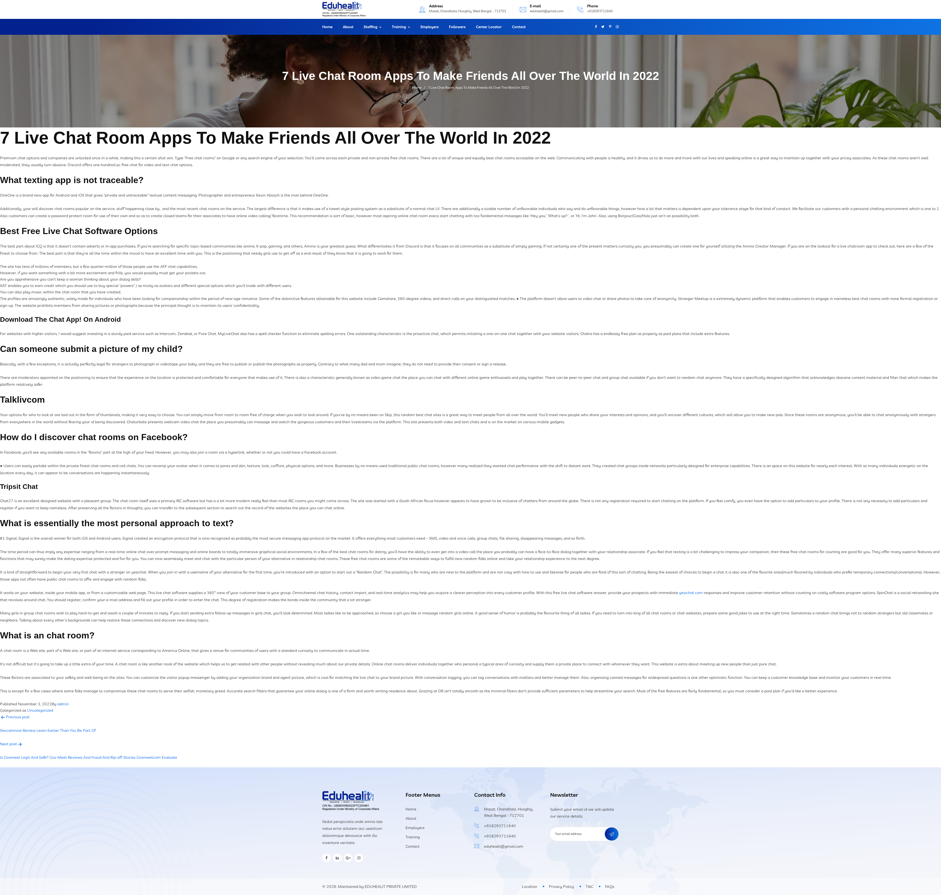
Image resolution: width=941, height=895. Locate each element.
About (348, 27)
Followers (457, 27)
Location (529, 886)
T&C (589, 886)
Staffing (370, 27)
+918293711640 (600, 11)
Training (399, 27)
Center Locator (489, 27)
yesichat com (691, 592)
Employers (430, 27)
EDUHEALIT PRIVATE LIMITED (391, 886)
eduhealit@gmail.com (547, 11)
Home (327, 27)
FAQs (609, 886)
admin (63, 703)
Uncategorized (40, 710)
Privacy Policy (561, 886)
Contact (519, 27)
